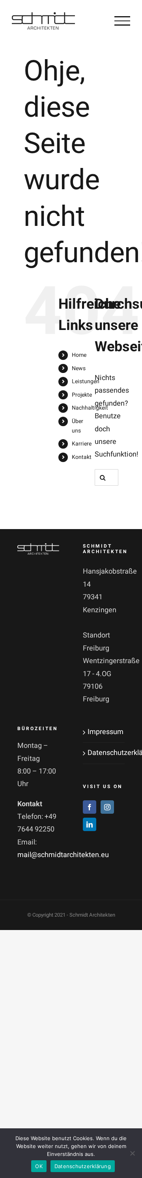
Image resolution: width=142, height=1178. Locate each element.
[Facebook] (89, 807)
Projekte (82, 395)
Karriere (82, 444)
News (79, 368)
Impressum (104, 732)
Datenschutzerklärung (104, 752)
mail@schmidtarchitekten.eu (63, 855)
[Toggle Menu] (122, 21)
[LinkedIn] (89, 824)
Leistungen (85, 381)
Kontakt (82, 457)
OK (39, 1166)
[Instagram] (107, 807)
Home (79, 355)
